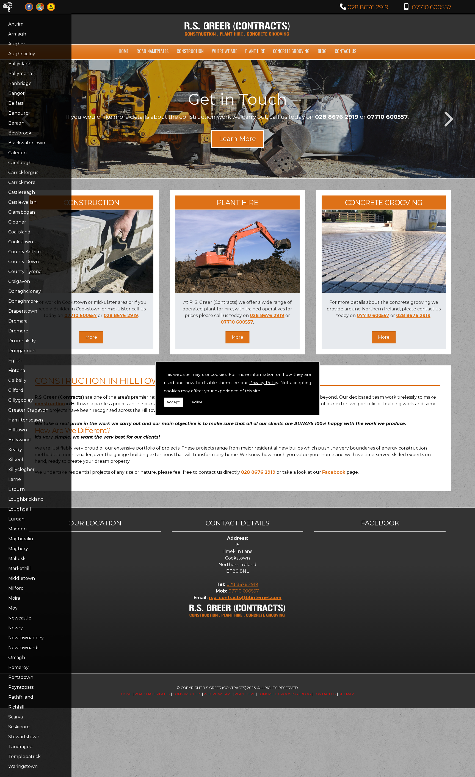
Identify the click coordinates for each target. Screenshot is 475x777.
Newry (15, 627)
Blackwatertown (26, 142)
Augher (16, 43)
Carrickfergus (23, 172)
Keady (15, 449)
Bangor (16, 93)
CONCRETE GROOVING (383, 202)
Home (123, 51)
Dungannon (21, 350)
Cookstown (20, 241)
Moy (13, 608)
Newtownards (23, 647)
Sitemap (346, 694)
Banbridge (20, 83)
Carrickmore (21, 182)
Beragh (16, 123)
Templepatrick (24, 756)
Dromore (18, 331)
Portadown (20, 677)
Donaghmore (23, 301)
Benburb (18, 113)
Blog (322, 51)
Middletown (21, 578)
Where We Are (224, 51)
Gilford (15, 390)
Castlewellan (22, 202)
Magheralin (20, 538)
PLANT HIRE (237, 202)
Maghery (18, 548)
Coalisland (19, 232)
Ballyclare (19, 63)
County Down (23, 261)
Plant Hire (255, 51)
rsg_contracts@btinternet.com (245, 597)
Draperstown (22, 311)
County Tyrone (25, 271)
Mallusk (17, 558)
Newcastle (19, 618)
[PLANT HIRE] (237, 291)
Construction (190, 51)
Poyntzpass (21, 687)
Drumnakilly (22, 340)
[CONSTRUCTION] (91, 291)
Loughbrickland (26, 499)
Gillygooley (20, 400)
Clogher (17, 222)
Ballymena (20, 73)
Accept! (174, 402)
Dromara (17, 321)
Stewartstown (23, 736)
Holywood (19, 439)
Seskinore (19, 726)
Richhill (16, 707)
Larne (14, 479)
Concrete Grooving (291, 51)
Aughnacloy (21, 53)
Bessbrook (19, 133)
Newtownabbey (26, 637)
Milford (16, 588)
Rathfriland (20, 697)
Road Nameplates (153, 51)
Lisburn (16, 489)
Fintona (16, 370)
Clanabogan (21, 212)
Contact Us (345, 51)
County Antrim (24, 251)
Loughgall (19, 509)
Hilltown (17, 429)
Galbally (17, 380)
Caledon (17, 152)
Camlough (20, 162)
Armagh (17, 34)
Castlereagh (21, 192)
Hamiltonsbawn (25, 420)
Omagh (16, 657)
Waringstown (23, 766)
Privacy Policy (263, 382)
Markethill (19, 568)
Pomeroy (18, 667)
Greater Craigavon (28, 410)
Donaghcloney (24, 291)
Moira (14, 598)
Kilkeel (15, 459)
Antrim (15, 24)
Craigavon (19, 281)
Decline (196, 402)
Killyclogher (21, 469)
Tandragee (20, 746)
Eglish (14, 360)
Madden (17, 528)
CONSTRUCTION (91, 202)
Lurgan (16, 519)
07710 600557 (431, 7)
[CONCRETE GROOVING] (384, 291)
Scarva (15, 717)
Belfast (16, 103)
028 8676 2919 (367, 7)
